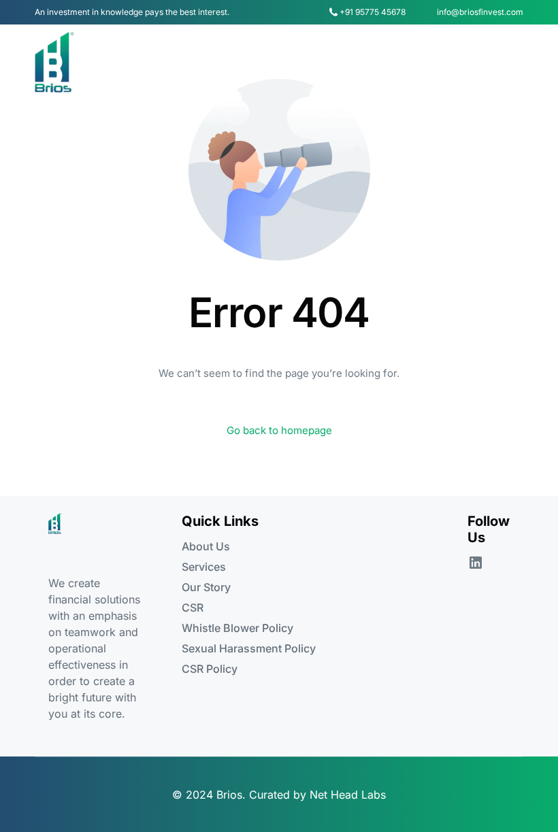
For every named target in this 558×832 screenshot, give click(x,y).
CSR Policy (209, 669)
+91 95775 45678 (373, 12)
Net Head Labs (348, 794)
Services (204, 566)
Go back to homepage (279, 430)
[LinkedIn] (476, 562)
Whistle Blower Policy (237, 628)
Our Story (206, 587)
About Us (206, 546)
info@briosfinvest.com (480, 12)
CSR (192, 607)
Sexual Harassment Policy (249, 648)
